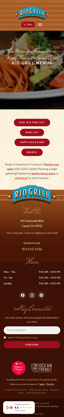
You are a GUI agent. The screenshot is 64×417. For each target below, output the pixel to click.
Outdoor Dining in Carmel (36, 393)
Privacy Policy (24, 337)
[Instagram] (32, 295)
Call (30, 24)
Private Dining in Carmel (38, 390)
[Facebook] (22, 295)
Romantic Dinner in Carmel (16, 390)
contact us (21, 178)
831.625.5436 (32, 249)
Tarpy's (42, 384)
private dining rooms (43, 173)
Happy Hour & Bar (32, 142)
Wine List (32, 132)
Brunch (32, 152)
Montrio (50, 384)
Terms (34, 337)
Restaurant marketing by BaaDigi (42, 406)
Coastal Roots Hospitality (37, 379)
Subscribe (32, 344)
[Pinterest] (41, 295)
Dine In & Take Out (32, 122)
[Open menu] (40, 24)
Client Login (38, 414)
